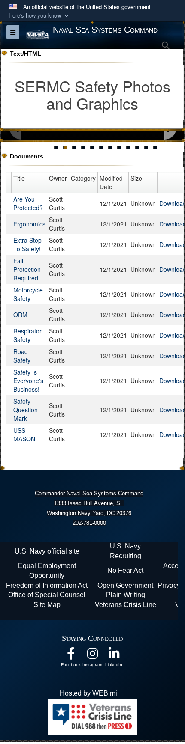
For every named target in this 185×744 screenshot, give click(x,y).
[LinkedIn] (113, 655)
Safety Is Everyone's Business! (28, 380)
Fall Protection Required (27, 269)
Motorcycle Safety (28, 294)
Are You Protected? (28, 203)
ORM (20, 314)
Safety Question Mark (25, 410)
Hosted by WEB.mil (89, 693)
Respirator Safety (27, 335)
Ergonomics (29, 224)
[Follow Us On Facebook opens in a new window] (71, 655)
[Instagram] (92, 655)
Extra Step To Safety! (27, 244)
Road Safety (21, 355)
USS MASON (24, 434)
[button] (39, 15)
